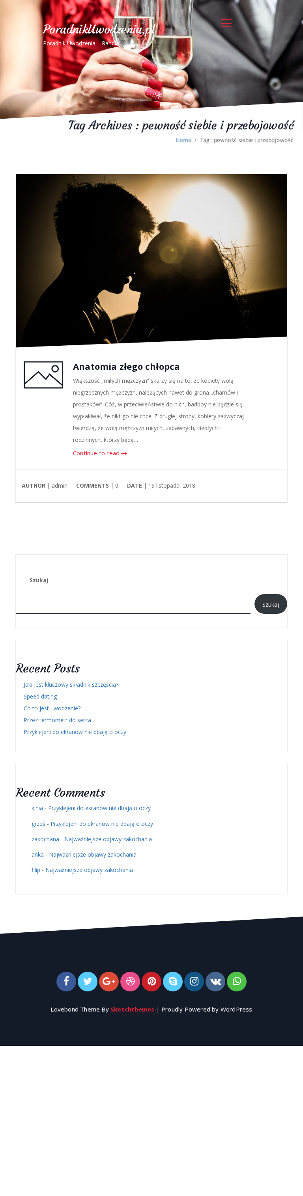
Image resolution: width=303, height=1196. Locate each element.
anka (38, 854)
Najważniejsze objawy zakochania (108, 839)
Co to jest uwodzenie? (52, 708)
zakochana (45, 839)
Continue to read (97, 453)
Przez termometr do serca (57, 720)
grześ (38, 823)
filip (36, 870)
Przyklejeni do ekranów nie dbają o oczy (75, 732)
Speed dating (40, 696)
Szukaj (39, 580)
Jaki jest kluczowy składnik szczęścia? (71, 684)
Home (183, 139)
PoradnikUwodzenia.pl (98, 29)
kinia (37, 808)
